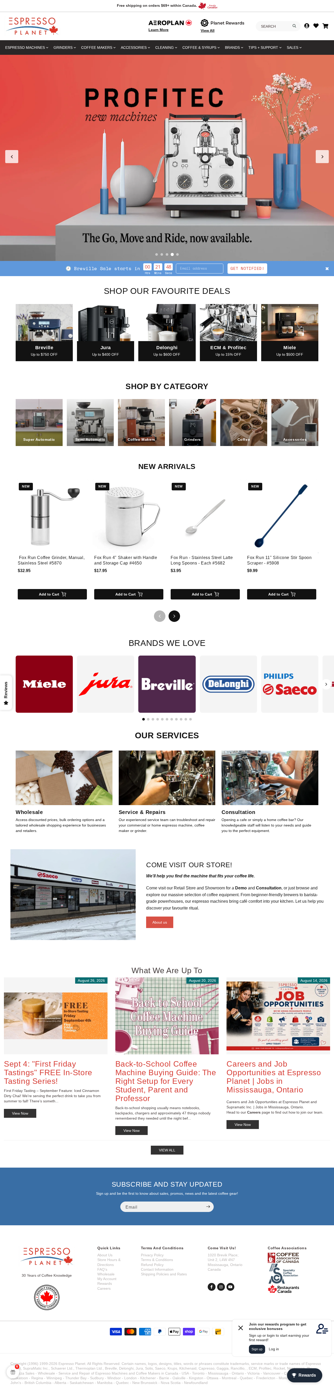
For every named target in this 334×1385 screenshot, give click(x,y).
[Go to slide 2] (161, 254)
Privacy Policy (152, 1255)
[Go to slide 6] (167, 719)
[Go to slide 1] (156, 254)
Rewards (104, 1283)
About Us (104, 1255)
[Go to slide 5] (177, 254)
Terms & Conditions (157, 1260)
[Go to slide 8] (176, 719)
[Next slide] (322, 156)
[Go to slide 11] (190, 719)
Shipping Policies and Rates (164, 1274)
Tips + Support (263, 47)
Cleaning (164, 47)
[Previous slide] (11, 156)
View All (207, 30)
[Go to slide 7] (171, 719)
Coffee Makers (96, 47)
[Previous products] (159, 616)
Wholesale (106, 1274)
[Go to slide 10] (185, 719)
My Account (106, 1279)
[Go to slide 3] (167, 254)
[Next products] (174, 616)
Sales (292, 47)
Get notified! (270, 268)
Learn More (158, 30)
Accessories (134, 47)
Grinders (63, 47)
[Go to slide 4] (172, 254)
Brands (232, 47)
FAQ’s (102, 1269)
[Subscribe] (208, 1206)
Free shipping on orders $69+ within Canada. (157, 5)
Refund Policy (152, 1265)
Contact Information (157, 1269)
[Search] (294, 26)
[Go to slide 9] (181, 719)
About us (159, 922)
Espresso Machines (25, 47)
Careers (104, 1288)
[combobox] (278, 26)
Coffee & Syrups (199, 47)
